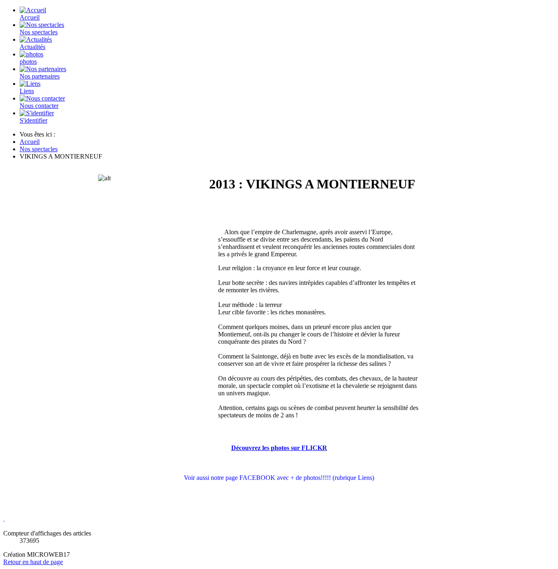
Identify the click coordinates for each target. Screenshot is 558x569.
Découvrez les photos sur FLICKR (279, 447)
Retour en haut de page (33, 561)
